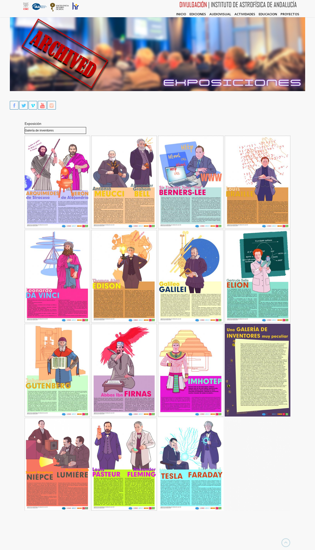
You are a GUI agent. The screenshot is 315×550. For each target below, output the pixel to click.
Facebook (14, 105)
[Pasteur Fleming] (124, 509)
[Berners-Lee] (190, 227)
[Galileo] (190, 321)
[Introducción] (257, 415)
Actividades (245, 14)
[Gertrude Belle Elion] (257, 321)
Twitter (23, 105)
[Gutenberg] (57, 415)
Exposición (33, 124)
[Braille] (257, 227)
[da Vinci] (57, 321)
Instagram (51, 105)
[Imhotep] (190, 415)
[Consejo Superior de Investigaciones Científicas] (26, 8)
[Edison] (124, 321)
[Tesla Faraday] (190, 509)
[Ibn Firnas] (124, 415)
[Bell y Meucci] (124, 227)
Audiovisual (220, 14)
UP (285, 542)
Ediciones (197, 14)
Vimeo (33, 105)
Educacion (268, 14)
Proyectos (290, 14)
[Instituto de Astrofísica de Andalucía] (39, 9)
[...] (257, 509)
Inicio (181, 14)
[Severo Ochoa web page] (59, 10)
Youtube (42, 105)
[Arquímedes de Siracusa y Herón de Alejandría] (57, 227)
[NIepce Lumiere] (57, 509)
